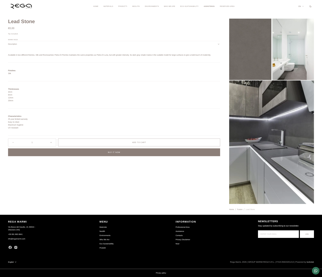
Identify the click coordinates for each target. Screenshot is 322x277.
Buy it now (114, 152)
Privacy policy (161, 273)
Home (231, 209)
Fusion (240, 209)
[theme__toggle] (310, 6)
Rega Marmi (235, 262)
